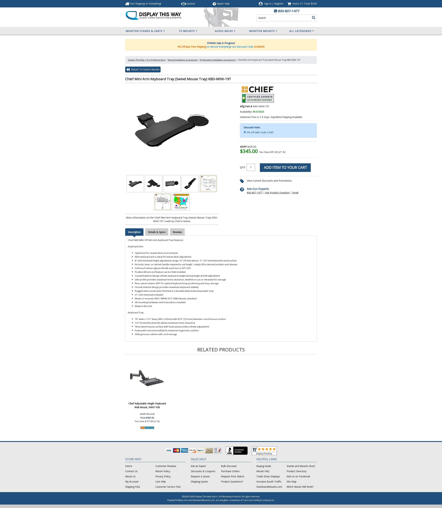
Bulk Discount (229, 466)
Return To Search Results (145, 69)
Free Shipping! (145, 3)
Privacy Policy (163, 476)
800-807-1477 (288, 11)
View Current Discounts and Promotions (269, 180)
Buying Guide (263, 466)
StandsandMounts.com (269, 486)
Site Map (291, 481)
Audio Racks (224, 31)
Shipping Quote (199, 481)
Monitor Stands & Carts (144, 31)
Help (223, 3)
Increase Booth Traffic (269, 481)
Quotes (190, 3)
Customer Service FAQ (168, 486)
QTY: (242, 167)
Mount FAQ (262, 471)
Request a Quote (200, 476)
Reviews (177, 232)
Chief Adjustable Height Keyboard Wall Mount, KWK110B (147, 405)
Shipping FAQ (132, 486)
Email (295, 192)
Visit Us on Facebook (298, 476)
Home (128, 466)
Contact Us (131, 471)
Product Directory (296, 471)
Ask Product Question (277, 192)
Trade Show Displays (268, 476)
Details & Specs (157, 232)
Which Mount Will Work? (300, 486)
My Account (131, 481)
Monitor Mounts (262, 31)
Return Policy (162, 471)
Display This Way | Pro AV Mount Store (147, 59)
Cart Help (160, 481)
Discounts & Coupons (203, 471)
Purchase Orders (230, 471)
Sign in (267, 3)
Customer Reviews (165, 466)
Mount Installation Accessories (183, 59)
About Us (130, 476)
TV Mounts (187, 31)
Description (134, 232)
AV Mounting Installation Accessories (218, 59)
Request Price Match (232, 476)
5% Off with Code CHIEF (260, 132)
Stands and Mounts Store (301, 466)
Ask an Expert (198, 466)
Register (278, 3)
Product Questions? (232, 481)
